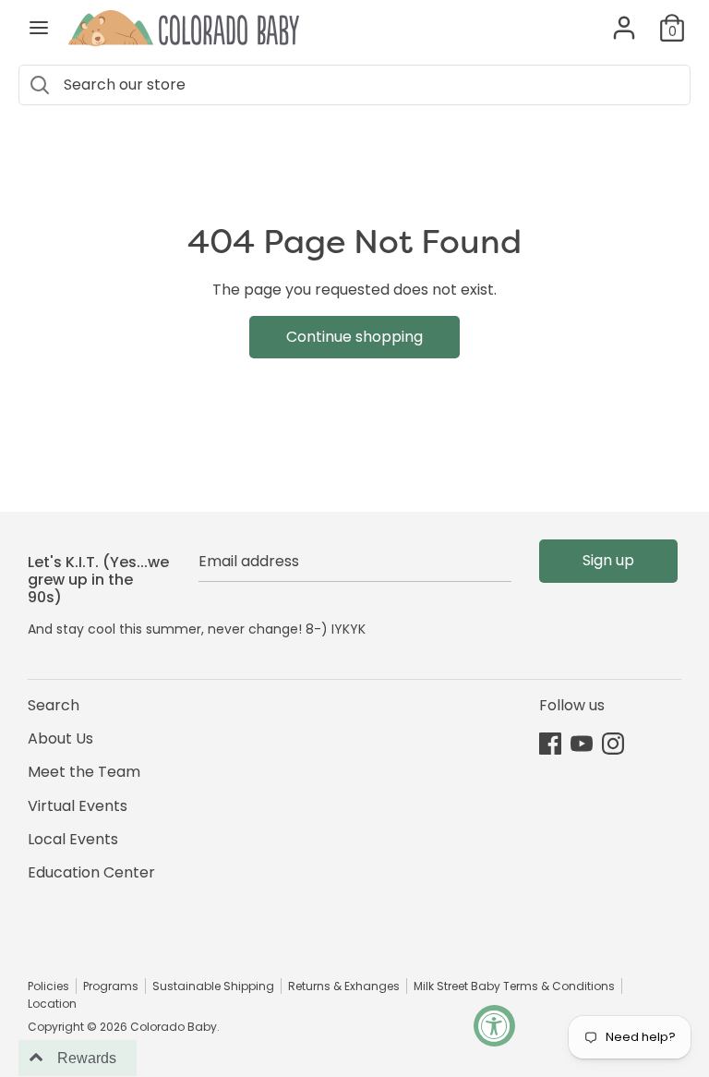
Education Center (91, 872)
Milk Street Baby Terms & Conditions (514, 986)
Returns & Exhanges (344, 986)
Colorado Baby (173, 1027)
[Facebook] (550, 743)
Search (53, 705)
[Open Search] (39, 85)
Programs (110, 986)
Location (52, 1003)
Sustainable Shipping (213, 986)
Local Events (73, 839)
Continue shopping (354, 336)
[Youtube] (582, 743)
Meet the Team (84, 771)
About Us (60, 738)
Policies (48, 986)
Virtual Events (77, 806)
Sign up (608, 560)
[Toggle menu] (38, 28)
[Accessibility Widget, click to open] (494, 1026)
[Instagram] (613, 743)
